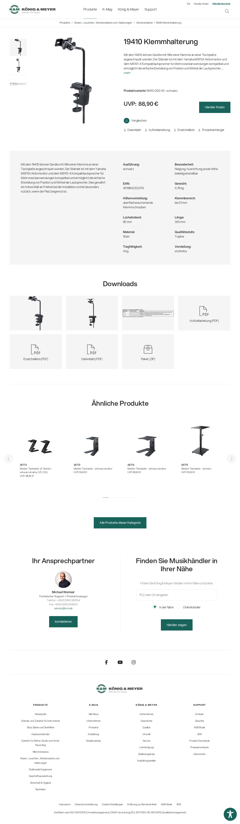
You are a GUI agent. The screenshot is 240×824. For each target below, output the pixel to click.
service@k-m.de (63, 608)
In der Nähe (166, 607)
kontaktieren (63, 621)
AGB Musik (166, 804)
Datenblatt (134, 130)
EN (188, 3)
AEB (178, 804)
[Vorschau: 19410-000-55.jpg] (18, 47)
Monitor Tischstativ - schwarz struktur (93, 468)
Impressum (64, 804)
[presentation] (8, 459)
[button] (105, 497)
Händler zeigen (177, 625)
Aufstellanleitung (159, 130)
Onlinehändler (192, 607)
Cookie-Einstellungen (112, 804)
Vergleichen (139, 120)
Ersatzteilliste (185, 130)
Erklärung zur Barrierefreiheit (142, 804)
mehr (127, 73)
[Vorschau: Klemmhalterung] (18, 65)
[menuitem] (90, 9)
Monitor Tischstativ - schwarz (196, 468)
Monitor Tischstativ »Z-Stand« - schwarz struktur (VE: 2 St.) (36, 470)
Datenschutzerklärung (86, 804)
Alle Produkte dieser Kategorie (120, 522)
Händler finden (201, 3)
